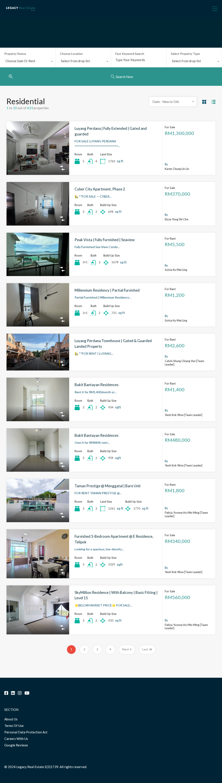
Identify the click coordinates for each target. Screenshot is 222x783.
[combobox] (27, 62)
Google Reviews (16, 745)
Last (145, 649)
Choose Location (71, 53)
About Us (11, 719)
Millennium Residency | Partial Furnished (107, 290)
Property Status (15, 53)
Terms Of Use (14, 726)
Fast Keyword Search (129, 53)
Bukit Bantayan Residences (97, 384)
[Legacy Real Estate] (20, 12)
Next (125, 649)
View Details (37, 164)
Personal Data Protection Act (25, 732)
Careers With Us (16, 739)
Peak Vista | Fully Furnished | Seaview (105, 239)
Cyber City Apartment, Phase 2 (100, 189)
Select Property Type (185, 53)
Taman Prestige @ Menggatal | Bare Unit (108, 486)
